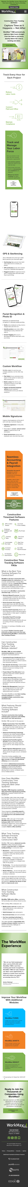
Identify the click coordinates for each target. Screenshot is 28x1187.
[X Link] (12, 1137)
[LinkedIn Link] (15, 1137)
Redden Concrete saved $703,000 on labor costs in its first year (13, 631)
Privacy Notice (10, 1151)
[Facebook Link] (9, 1137)
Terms (3, 1151)
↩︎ (4, 1078)
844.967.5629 (14, 1130)
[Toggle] (25, 573)
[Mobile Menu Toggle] (25, 11)
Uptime (24, 1151)
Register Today (14, 7)
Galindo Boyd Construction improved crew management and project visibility (14, 765)
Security (18, 1151)
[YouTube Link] (19, 1137)
